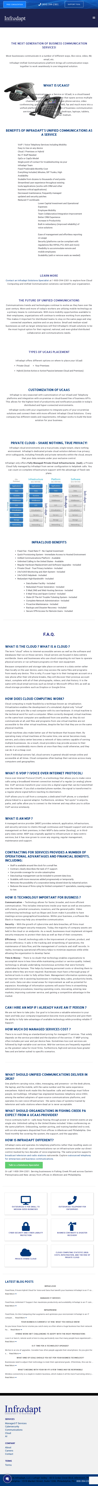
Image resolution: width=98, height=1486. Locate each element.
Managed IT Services (50, 1298)
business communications (39, 1159)
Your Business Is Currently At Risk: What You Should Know (50, 1322)
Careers (9, 1450)
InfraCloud (50, 1286)
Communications (13, 1429)
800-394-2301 (84, 1481)
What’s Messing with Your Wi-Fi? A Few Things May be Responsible (50, 1370)
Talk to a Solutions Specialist (24, 1165)
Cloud (8, 1433)
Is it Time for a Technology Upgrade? (50, 1346)
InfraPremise (50, 1310)
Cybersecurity (12, 1426)
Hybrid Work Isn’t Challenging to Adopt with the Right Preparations (50, 1334)
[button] (94, 17)
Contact (9, 1454)
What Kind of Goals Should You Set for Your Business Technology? (50, 1358)
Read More (10, 1294)
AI (6, 1436)
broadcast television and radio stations (25, 1155)
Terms (8, 1465)
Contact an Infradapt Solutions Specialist (27, 280)
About (8, 1447)
